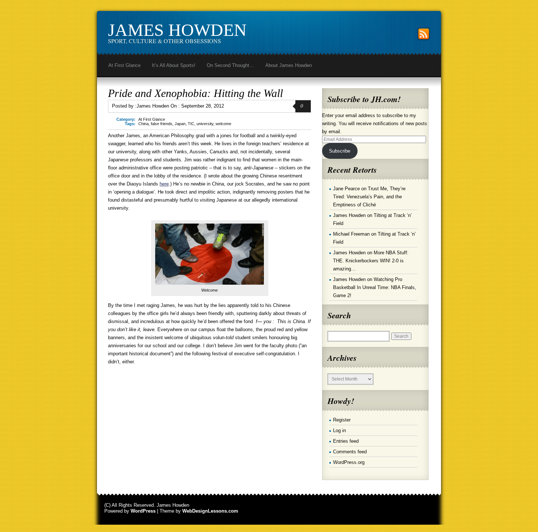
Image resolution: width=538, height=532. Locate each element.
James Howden (177, 30)
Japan (180, 123)
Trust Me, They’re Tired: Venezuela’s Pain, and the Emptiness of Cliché (369, 196)
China (143, 123)
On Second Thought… (230, 65)
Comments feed (350, 451)
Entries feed (346, 441)
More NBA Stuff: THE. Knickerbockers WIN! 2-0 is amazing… (370, 260)
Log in (339, 430)
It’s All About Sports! (173, 65)
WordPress (143, 511)
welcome (223, 123)
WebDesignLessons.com (210, 511)
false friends (161, 123)
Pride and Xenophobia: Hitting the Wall (195, 93)
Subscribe (339, 151)
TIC (191, 123)
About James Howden (288, 65)
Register (342, 420)
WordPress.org (349, 462)
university (205, 123)
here (164, 184)
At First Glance (124, 65)
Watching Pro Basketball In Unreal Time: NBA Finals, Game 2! (374, 287)
